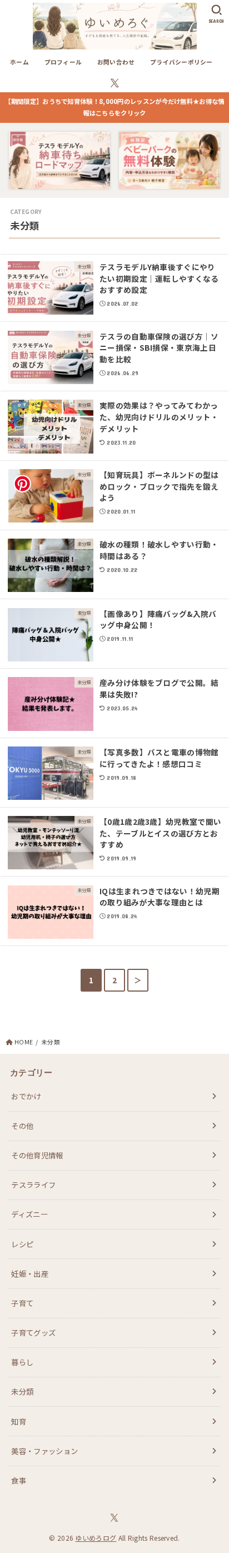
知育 (18, 1421)
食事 (18, 1480)
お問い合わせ (116, 62)
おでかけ (26, 1096)
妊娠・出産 (29, 1273)
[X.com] (115, 83)
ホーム (19, 62)
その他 (22, 1125)
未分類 (22, 1391)
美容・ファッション (44, 1450)
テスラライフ (33, 1184)
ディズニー (29, 1213)
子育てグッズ (33, 1332)
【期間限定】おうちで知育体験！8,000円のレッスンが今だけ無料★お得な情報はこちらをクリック (114, 107)
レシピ (22, 1244)
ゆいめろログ (95, 1537)
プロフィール (63, 62)
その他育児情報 (37, 1155)
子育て (22, 1302)
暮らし (22, 1361)
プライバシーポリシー (181, 62)
